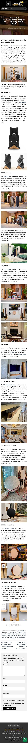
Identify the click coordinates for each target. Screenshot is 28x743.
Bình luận (6, 664)
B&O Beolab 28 (19, 632)
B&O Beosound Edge (18, 635)
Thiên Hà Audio (21, 28)
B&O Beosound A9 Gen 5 (20, 634)
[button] (2, 3)
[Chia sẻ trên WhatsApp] (7, 625)
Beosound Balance (9, 586)
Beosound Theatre (9, 385)
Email (5, 685)
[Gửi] (25, 8)
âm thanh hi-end (22, 354)
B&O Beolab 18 (12, 632)
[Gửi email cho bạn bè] (15, 625)
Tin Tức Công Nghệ (14, 17)
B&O (2, 98)
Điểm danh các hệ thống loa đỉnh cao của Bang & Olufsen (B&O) (14, 637)
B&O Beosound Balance (7, 635)
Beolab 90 (23, 102)
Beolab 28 (7, 269)
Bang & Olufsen (9, 48)
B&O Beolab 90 (10, 634)
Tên (4, 678)
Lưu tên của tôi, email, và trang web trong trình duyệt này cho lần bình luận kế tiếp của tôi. (14, 703)
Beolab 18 (13, 352)
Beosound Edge (9, 528)
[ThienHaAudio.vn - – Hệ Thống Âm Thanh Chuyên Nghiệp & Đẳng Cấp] (14, 3)
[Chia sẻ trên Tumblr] (21, 625)
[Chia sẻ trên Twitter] (12, 625)
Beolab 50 (7, 176)
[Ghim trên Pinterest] (18, 625)
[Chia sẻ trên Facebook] (9, 625)
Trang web (6, 693)
